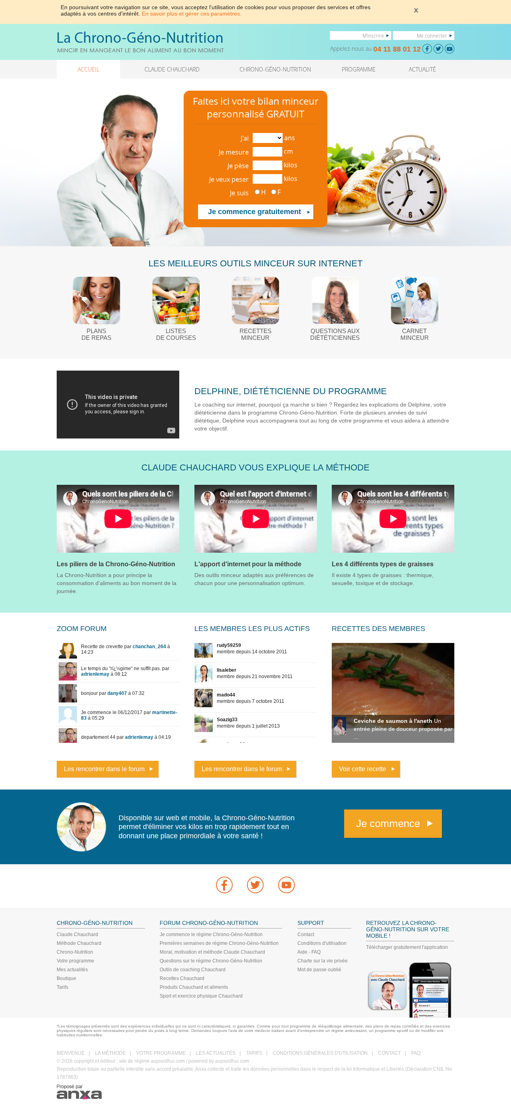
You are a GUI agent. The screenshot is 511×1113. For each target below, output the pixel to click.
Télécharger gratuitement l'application (407, 947)
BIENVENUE (71, 1053)
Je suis (239, 192)
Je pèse (238, 165)
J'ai (245, 138)
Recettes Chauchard (182, 978)
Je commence (388, 823)
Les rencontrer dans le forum (104, 769)
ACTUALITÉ (422, 69)
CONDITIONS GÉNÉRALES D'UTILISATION (320, 1053)
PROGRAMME (359, 69)
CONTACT (389, 1053)
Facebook (224, 885)
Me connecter (432, 35)
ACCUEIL (88, 69)
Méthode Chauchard (79, 943)
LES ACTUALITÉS (216, 1053)
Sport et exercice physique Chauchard (201, 996)
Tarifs (62, 987)
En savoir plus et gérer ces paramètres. (192, 13)
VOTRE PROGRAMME (161, 1053)
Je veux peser (229, 179)
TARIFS (254, 1053)
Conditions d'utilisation (322, 943)
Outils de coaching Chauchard (193, 969)
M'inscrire (373, 35)
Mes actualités (72, 969)
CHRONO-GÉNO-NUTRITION (275, 69)
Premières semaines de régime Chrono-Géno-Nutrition (219, 943)
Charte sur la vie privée (322, 961)
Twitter (255, 885)
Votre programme (75, 961)
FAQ (415, 1053)
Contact (305, 934)
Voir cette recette (362, 769)
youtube (286, 885)
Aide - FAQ (309, 952)
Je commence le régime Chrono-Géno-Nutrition (211, 934)
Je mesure (234, 152)
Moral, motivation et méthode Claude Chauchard (212, 952)
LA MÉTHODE (110, 1053)
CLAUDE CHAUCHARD (172, 69)
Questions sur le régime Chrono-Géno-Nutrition (211, 961)
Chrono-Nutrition (75, 952)
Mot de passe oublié (319, 969)
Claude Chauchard (77, 934)
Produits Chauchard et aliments (194, 987)
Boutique (66, 978)
